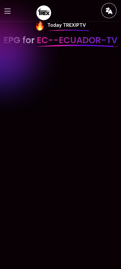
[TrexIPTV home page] (43, 12)
